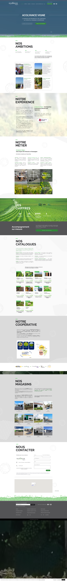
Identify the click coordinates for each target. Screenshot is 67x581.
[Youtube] (56, 3)
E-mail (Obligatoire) (36, 458)
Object (35, 461)
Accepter (63, 579)
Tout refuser (59, 579)
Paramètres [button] (54, 579)
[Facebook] (55, 3)
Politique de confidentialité (41, 579)
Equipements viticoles (19, 512)
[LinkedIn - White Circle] (54, 3)
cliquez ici (29, 474)
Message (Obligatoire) (37, 464)
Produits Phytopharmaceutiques (31, 512)
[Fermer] (66, 579)
